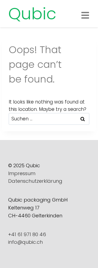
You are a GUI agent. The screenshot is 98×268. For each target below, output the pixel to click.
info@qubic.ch (25, 242)
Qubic (32, 13)
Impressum (21, 173)
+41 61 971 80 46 (27, 234)
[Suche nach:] (49, 118)
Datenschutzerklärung (35, 181)
